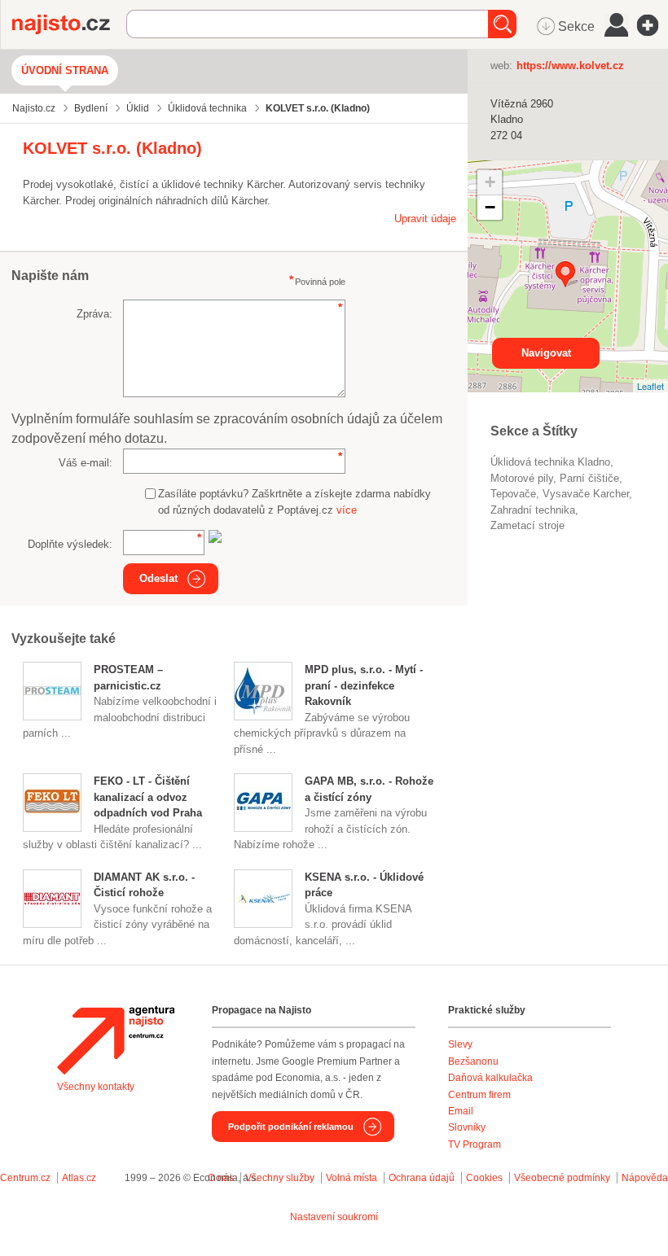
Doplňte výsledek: (70, 544)
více (346, 510)
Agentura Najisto (115, 1040)
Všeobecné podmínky (562, 1178)
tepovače (513, 494)
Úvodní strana (64, 70)
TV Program (474, 1144)
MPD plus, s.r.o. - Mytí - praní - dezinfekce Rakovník (364, 685)
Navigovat (546, 353)
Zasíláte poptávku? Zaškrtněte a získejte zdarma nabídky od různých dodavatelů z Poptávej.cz (294, 502)
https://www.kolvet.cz (570, 65)
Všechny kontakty (95, 1086)
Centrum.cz (25, 1178)
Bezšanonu (473, 1061)
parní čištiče (589, 478)
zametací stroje (527, 525)
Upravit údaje (425, 218)
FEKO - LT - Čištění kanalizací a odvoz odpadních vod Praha (148, 797)
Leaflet (650, 385)
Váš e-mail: (85, 463)
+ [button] (490, 182)
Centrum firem (479, 1095)
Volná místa (351, 1178)
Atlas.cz (79, 1178)
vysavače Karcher (586, 494)
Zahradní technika (532, 510)
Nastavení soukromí (334, 1217)
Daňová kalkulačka (490, 1077)
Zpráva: (94, 314)
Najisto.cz (69, 24)
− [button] (490, 207)
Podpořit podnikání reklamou (291, 1126)
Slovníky (467, 1127)
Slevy (460, 1044)
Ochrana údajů (422, 1178)
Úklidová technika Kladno (550, 462)
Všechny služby (281, 1178)
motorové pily (521, 478)
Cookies (484, 1178)
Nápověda (645, 1178)
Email (460, 1111)
